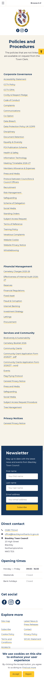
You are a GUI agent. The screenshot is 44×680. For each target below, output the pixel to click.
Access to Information (7, 649)
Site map (5, 621)
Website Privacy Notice (15, 245)
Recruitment (10, 187)
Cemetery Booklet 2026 (15, 343)
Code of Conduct (12, 100)
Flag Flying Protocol (13, 376)
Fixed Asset (9, 296)
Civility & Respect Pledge (16, 95)
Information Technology (15, 158)
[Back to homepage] (22, 16)
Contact (28, 629)
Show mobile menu (3, 3)
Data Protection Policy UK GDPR (19, 126)
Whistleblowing (11, 250)
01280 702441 (11, 530)
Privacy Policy (30, 634)
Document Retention (14, 137)
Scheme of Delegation (14, 203)
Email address (13, 494)
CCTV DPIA (9, 90)
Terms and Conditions (6, 641)
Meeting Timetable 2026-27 (17, 163)
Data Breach (10, 121)
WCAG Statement (32, 639)
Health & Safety (11, 153)
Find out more (29, 667)
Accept (15, 674)
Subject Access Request (15, 219)
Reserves (8, 285)
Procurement (10, 322)
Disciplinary (9, 132)
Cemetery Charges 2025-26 (17, 271)
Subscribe (22, 507)
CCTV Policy (9, 84)
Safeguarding (10, 198)
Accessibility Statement (15, 79)
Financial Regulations (14, 290)
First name (11, 471)
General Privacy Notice (14, 381)
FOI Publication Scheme (15, 147)
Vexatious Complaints (14, 234)
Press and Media (12, 173)
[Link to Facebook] (18, 30)
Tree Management (13, 407)
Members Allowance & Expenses (19, 168)
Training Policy (11, 229)
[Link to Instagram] (22, 30)
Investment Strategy (13, 311)
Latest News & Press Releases (31, 623)
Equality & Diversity (13, 142)
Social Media (10, 208)
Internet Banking (12, 306)
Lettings (7, 317)
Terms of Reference (13, 224)
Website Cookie (11, 240)
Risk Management (13, 192)
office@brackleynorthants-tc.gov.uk (22, 534)
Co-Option (9, 116)
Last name (11, 483)
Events (7, 371)
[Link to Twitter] (26, 30)
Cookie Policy (7, 634)
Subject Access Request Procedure (20, 402)
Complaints (9, 105)
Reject (28, 674)
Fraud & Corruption (13, 301)
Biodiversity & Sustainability (17, 338)
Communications (12, 111)
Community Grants (13, 348)
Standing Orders (12, 213)
